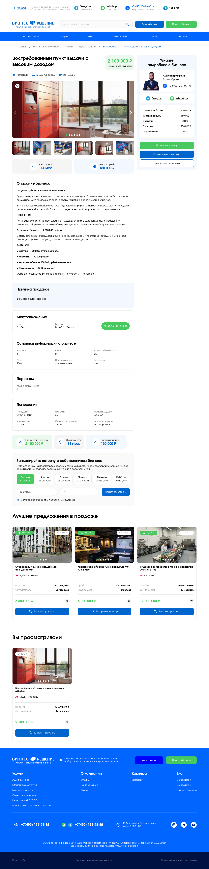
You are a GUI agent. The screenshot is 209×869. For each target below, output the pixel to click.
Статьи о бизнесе (187, 790)
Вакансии (137, 780)
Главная (21, 47)
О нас (84, 790)
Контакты (182, 36)
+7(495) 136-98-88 (141, 6)
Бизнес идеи (184, 780)
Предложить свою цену (167, 163)
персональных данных (62, 500)
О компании (120, 36)
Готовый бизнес (31, 36)
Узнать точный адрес (115, 326)
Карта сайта (19, 860)
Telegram (157, 98)
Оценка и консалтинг (24, 795)
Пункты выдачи (87, 47)
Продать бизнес (181, 24)
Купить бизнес (149, 24)
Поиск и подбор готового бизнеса (31, 805)
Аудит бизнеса (20, 780)
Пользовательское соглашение (179, 860)
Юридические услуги (24, 785)
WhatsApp (182, 98)
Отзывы (85, 780)
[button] (15, 112)
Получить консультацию (166, 154)
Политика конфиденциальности (94, 860)
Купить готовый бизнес (46, 47)
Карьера (152, 36)
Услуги (64, 36)
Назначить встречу (115, 492)
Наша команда (89, 785)
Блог (90, 36)
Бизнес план (184, 785)
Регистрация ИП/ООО (25, 800)
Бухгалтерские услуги (24, 790)
